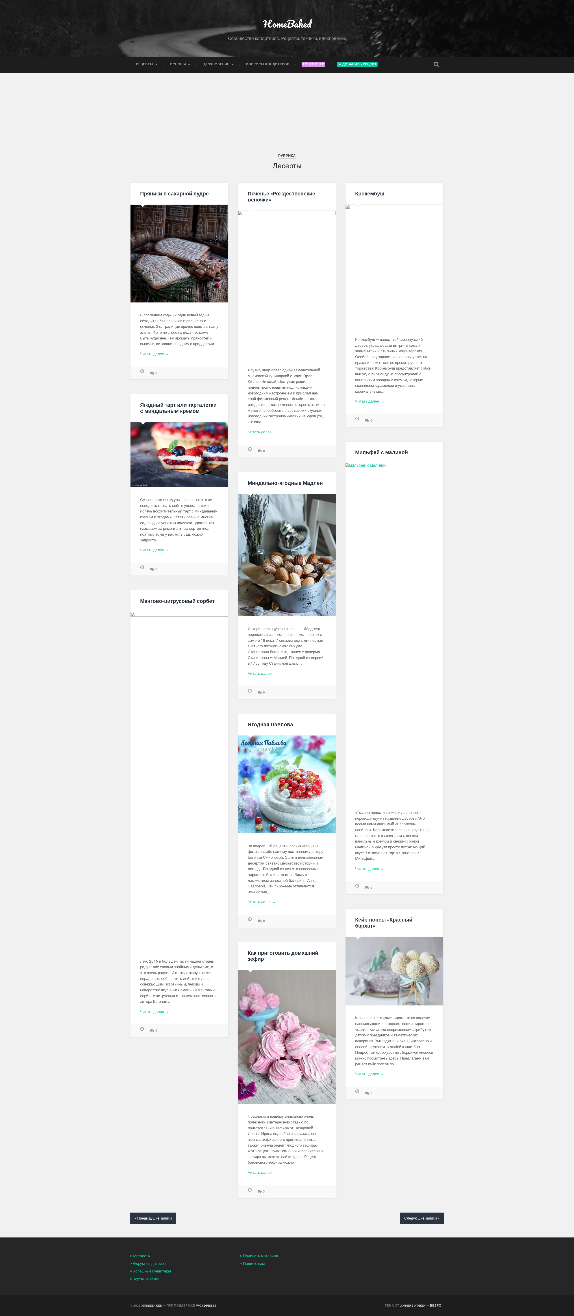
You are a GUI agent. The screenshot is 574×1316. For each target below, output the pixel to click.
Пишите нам (254, 1263)
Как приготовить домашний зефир (283, 955)
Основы (178, 64)
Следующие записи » (421, 1218)
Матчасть (141, 1256)
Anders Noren (413, 1305)
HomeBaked (287, 24)
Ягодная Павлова (270, 724)
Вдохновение (216, 64)
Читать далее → (154, 354)
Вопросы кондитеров (267, 64)
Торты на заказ (146, 1279)
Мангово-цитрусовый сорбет (177, 601)
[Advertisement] (287, 106)
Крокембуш (369, 193)
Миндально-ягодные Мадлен (285, 483)
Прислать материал (260, 1256)
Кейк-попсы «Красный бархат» (383, 922)
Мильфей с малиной (381, 452)
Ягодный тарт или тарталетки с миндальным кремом (178, 407)
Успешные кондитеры (152, 1271)
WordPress (206, 1305)
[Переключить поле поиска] (436, 64)
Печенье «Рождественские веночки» (281, 196)
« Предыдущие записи (153, 1218)
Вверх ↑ (437, 1305)
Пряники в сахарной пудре (174, 193)
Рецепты (144, 64)
